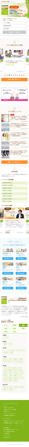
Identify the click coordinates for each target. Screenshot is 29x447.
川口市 (17, 350)
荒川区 (5, 378)
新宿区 (14, 368)
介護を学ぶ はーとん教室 (10, 409)
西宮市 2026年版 (7, 200)
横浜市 (5, 387)
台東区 (5, 370)
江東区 (15, 370)
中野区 (5, 375)
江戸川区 (21, 378)
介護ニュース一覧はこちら (14, 162)
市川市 (10, 359)
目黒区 (5, 373)
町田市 (15, 380)
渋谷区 (21, 373)
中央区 (5, 368)
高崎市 (10, 344)
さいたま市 (6, 350)
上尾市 (11, 352)
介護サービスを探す (8, 407)
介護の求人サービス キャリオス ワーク (13, 421)
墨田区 (10, 370)
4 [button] (11, 75)
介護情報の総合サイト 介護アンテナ (12, 423)
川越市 (12, 350)
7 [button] (17, 75)
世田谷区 (16, 373)
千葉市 (5, 359)
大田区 (10, 373)
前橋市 (5, 344)
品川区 (20, 370)
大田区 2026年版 (7, 195)
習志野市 (21, 359)
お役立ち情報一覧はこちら (14, 79)
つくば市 (6, 337)
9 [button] (21, 75)
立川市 (5, 380)
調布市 (10, 380)
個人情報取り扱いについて (10, 429)
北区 (20, 375)
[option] (14, 60)
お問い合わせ (7, 437)
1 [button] (5, 75)
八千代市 (15, 361)
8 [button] (19, 75)
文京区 (19, 368)
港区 (10, 368)
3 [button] (9, 75)
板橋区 (10, 378)
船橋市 (15, 359)
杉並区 (10, 375)
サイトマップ (7, 435)
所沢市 (23, 350)
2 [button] (7, 75)
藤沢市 (5, 389)
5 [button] (13, 75)
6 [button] (15, 75)
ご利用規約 (6, 433)
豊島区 (15, 375)
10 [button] (23, 75)
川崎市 (10, 387)
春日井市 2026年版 (7, 184)
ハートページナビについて (10, 413)
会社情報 (6, 427)
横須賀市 (22, 387)
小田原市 (11, 389)
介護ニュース (7, 411)
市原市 (9, 361)
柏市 (5, 361)
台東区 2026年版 (7, 189)
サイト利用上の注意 (8, 431)
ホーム (5, 405)
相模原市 (16, 387)
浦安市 (20, 361)
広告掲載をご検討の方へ (10, 415)
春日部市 (6, 352)
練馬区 (15, 378)
